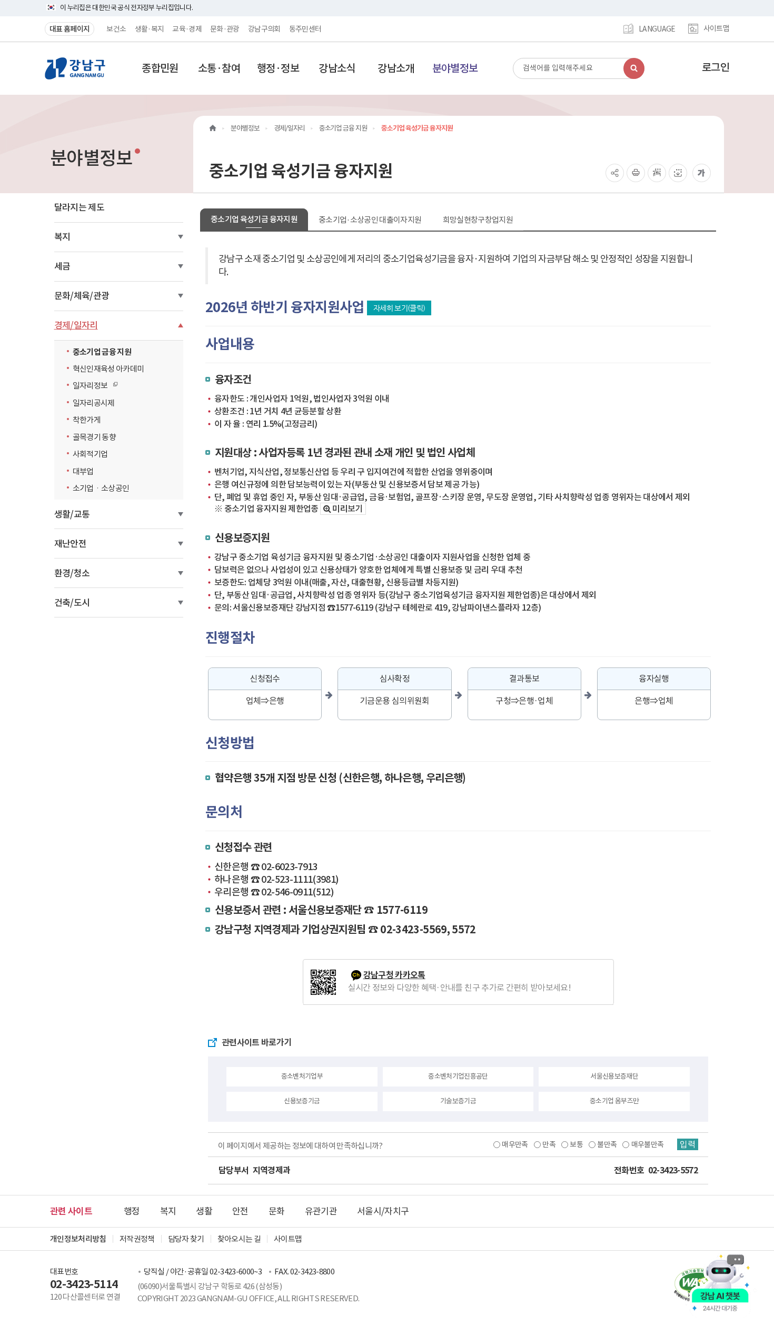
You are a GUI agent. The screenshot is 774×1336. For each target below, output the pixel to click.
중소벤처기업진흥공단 (458, 1076)
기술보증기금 (458, 1100)
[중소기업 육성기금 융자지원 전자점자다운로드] (678, 173)
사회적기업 (90, 454)
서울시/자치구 (383, 1211)
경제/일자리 (76, 325)
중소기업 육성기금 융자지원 (254, 219)
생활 (204, 1211)
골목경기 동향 (94, 437)
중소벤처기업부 (302, 1076)
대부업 (83, 471)
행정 (132, 1211)
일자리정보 (87, 386)
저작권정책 (137, 1239)
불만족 (607, 1144)
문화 (277, 1211)
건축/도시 (72, 603)
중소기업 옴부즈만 (614, 1100)
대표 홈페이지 (69, 29)
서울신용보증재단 (614, 1076)
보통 (576, 1144)
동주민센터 (305, 29)
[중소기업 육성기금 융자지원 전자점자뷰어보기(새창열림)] (657, 173)
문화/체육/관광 (82, 296)
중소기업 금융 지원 (102, 352)
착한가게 (87, 420)
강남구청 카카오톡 (394, 975)
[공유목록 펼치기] (615, 173)
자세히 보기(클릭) (399, 308)
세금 (62, 266)
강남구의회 (264, 29)
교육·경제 (187, 29)
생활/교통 (72, 514)
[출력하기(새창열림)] (636, 173)
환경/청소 (72, 573)
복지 (62, 237)
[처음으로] (212, 128)
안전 (240, 1211)
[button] (160, 68)
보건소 (116, 29)
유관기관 (321, 1211)
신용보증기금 (302, 1100)
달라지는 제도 (79, 207)
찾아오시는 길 (239, 1239)
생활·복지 (149, 29)
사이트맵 (716, 29)
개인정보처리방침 (78, 1239)
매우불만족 (647, 1144)
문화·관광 (225, 29)
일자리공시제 (94, 403)
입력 (688, 1144)
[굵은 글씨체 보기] (701, 173)
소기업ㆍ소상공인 (101, 488)
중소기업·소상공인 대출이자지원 (370, 220)
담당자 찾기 (186, 1239)
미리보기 (347, 508)
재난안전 (70, 544)
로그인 (715, 67)
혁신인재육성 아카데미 (108, 369)
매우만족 (515, 1144)
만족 (548, 1144)
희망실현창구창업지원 (478, 220)
